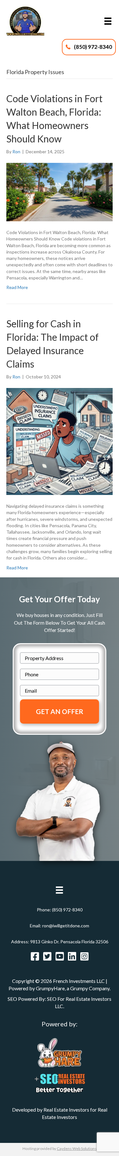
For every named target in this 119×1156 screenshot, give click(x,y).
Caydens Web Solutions (77, 1148)
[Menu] (108, 21)
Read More (17, 287)
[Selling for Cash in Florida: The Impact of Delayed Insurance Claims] (59, 441)
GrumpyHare (50, 988)
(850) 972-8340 (67, 909)
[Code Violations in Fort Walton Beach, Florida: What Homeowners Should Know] (59, 191)
